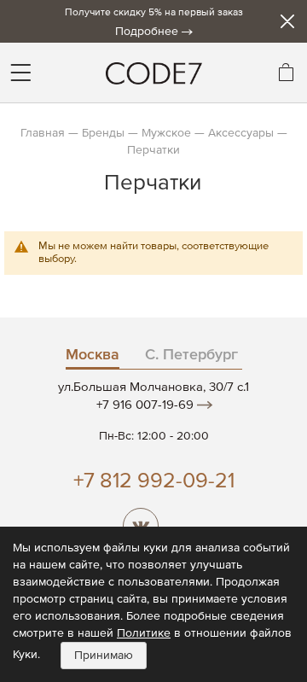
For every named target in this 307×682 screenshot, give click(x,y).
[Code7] (153, 72)
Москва (92, 355)
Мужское (166, 133)
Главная (42, 133)
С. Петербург (191, 355)
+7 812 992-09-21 (154, 482)
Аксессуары (241, 133)
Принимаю (103, 656)
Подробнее (146, 32)
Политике (144, 633)
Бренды (103, 133)
